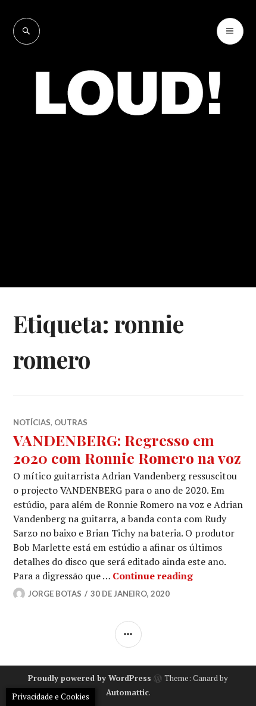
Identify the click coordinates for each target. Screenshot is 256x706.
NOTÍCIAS (32, 422)
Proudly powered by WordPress (89, 678)
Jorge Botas (55, 593)
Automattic (127, 692)
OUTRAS (71, 422)
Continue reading (153, 575)
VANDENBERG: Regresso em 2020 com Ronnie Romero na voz (127, 448)
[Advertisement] (128, 193)
